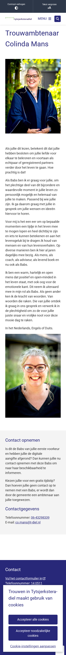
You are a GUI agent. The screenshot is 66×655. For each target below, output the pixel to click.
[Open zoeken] (57, 19)
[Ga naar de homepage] (18, 19)
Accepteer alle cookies (33, 619)
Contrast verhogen (16, 4)
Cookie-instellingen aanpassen (33, 646)
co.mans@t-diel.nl (27, 522)
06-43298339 (40, 517)
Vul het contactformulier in (23, 578)
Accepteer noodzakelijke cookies (33, 633)
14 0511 (36, 583)
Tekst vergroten (49, 4)
